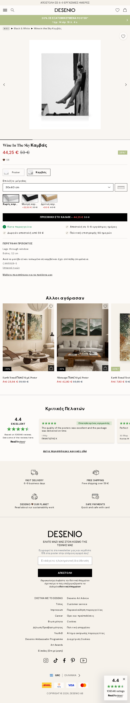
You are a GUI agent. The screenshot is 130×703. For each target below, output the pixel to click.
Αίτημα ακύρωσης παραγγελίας (86, 633)
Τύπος (59, 604)
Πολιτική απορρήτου (78, 627)
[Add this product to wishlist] (123, 36)
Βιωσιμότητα (55, 621)
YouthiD (58, 633)
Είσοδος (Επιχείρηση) (50, 650)
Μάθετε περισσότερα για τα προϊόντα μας (28, 274)
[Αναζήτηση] (12, 10)
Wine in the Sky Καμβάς (47, 28)
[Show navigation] (5, 10)
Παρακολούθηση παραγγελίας (85, 609)
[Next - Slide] (126, 84)
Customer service (77, 604)
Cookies (71, 621)
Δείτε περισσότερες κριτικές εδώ (65, 451)
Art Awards (57, 644)
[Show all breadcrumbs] (6, 28)
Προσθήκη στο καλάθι (65, 217)
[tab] (16, 138)
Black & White (22, 28)
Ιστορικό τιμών (11, 267)
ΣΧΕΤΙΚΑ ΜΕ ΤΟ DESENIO (49, 598)
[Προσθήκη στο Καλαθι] (51, 368)
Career (59, 615)
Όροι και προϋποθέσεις (80, 615)
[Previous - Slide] (4, 84)
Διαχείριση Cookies (78, 639)
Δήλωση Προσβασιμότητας (48, 627)
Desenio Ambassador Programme (44, 639)
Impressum (57, 609)
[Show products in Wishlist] (117, 10)
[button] (121, 187)
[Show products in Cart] (125, 10)
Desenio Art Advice (78, 598)
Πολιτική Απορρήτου (70, 586)
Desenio (75, 693)
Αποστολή (65, 572)
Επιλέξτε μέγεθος (14, 180)
